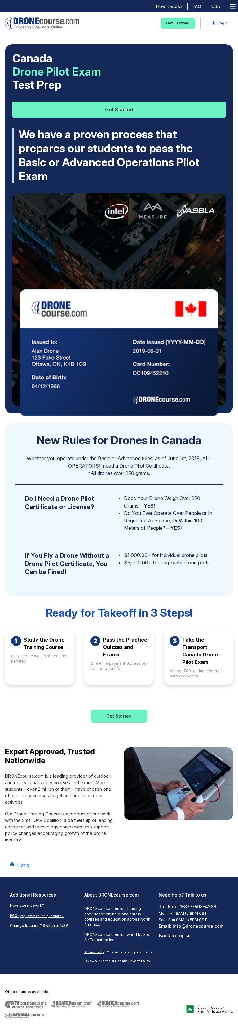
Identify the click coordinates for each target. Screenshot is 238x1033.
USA (215, 6)
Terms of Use (111, 960)
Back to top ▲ (175, 935)
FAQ (197, 6)
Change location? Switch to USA (39, 925)
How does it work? (27, 905)
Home (23, 864)
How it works (169, 6)
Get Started (119, 109)
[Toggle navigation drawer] (233, 6)
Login (222, 23)
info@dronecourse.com (198, 926)
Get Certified (178, 23)
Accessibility (94, 952)
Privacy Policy (139, 960)
